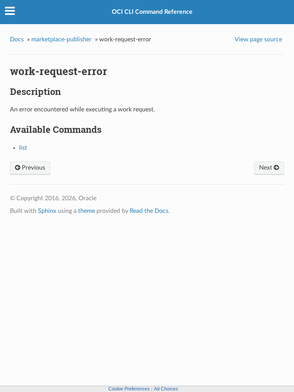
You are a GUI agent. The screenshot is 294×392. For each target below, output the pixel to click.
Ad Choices (166, 389)
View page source (258, 39)
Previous (32, 168)
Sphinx (47, 211)
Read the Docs (149, 211)
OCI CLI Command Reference (152, 12)
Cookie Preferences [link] (129, 389)
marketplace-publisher (61, 39)
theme (86, 211)
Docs (17, 39)
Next (266, 168)
